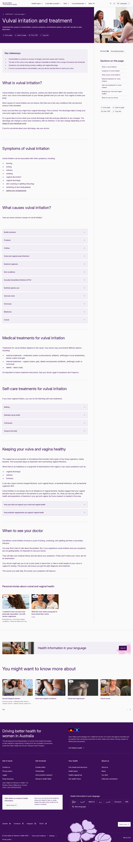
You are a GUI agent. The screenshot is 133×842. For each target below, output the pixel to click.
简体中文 (92, 802)
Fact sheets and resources (77, 767)
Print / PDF (34, 35)
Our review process (117, 51)
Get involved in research (43, 775)
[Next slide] (130, 709)
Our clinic (105, 775)
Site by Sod (127, 837)
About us (105, 767)
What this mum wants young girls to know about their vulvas (44, 613)
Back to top (123, 824)
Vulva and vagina (19, 14)
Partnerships (39, 771)
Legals (4, 775)
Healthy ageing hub (75, 775)
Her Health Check (74, 779)
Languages (123, 3)
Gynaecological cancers (11, 698)
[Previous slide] (127, 709)
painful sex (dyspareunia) (16, 191)
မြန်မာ (74, 802)
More (90, 3)
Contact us (6, 767)
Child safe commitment (110, 779)
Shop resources (8, 779)
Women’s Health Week (43, 779)
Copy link (45, 35)
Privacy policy (7, 771)
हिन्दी (126, 802)
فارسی (108, 802)
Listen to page (21, 35)
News (104, 771)
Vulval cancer (105, 698)
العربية (82, 802)
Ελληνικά (117, 802)
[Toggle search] (110, 3)
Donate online (40, 767)
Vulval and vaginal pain (76, 698)
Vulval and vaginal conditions (45, 698)
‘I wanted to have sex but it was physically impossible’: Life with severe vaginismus (13, 614)
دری (100, 802)
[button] (37, 3)
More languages (80, 807)
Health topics (9, 14)
